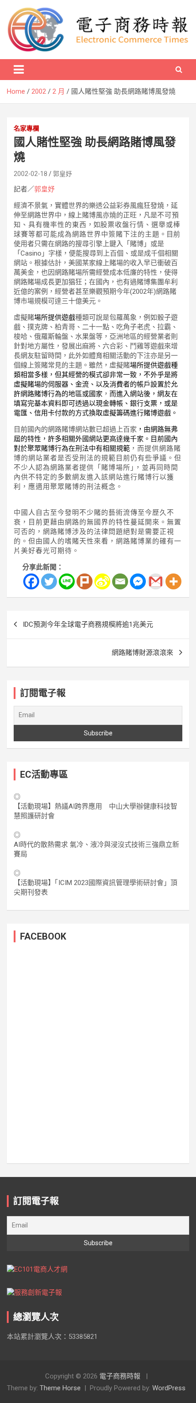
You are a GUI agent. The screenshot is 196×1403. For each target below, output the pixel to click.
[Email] (120, 581)
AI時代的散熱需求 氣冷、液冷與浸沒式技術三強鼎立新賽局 (96, 849)
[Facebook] (31, 581)
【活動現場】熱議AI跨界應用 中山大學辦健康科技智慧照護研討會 (95, 811)
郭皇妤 (62, 173)
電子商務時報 (119, 1376)
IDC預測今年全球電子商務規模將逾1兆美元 (88, 624)
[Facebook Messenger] (138, 581)
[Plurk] (85, 581)
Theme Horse (60, 1388)
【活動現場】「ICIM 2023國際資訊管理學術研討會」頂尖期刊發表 (95, 887)
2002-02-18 (30, 173)
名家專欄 (26, 128)
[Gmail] (156, 581)
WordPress (169, 1388)
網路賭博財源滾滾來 (142, 653)
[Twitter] (49, 581)
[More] (173, 581)
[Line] (67, 581)
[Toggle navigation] (19, 69)
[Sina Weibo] (102, 581)
